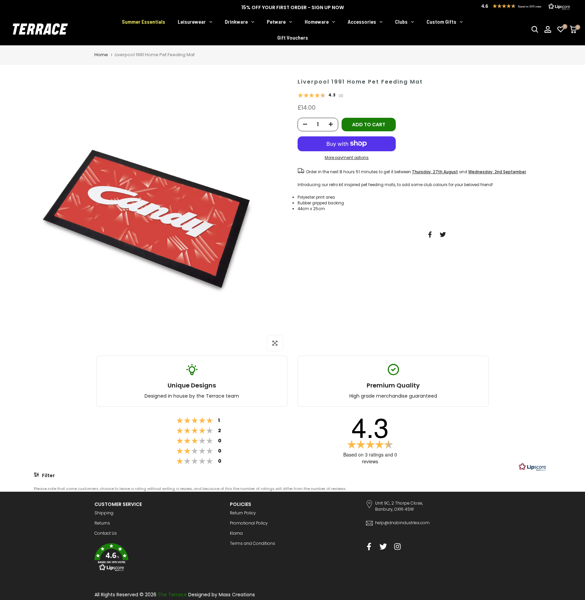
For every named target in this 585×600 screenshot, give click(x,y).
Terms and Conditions (252, 543)
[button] (157, 558)
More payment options (347, 157)
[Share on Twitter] (443, 234)
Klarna (236, 533)
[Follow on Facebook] (369, 547)
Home (101, 54)
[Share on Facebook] (430, 234)
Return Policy (243, 513)
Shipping (103, 513)
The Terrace (172, 594)
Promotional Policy (249, 523)
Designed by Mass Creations (221, 594)
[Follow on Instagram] (397, 547)
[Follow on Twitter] (383, 547)
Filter (48, 475)
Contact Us (105, 533)
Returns (102, 523)
